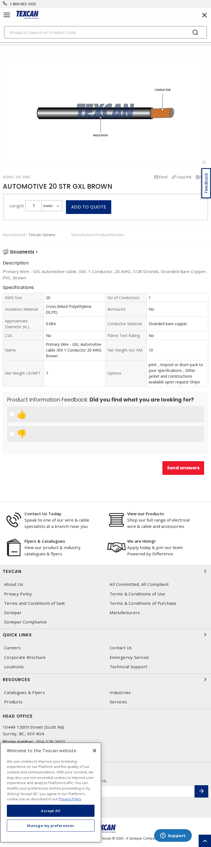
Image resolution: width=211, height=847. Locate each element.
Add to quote (88, 207)
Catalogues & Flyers (24, 692)
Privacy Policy (18, 594)
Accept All (50, 810)
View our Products (145, 513)
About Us (13, 584)
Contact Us (121, 647)
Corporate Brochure (25, 657)
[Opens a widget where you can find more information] (173, 836)
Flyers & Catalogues (44, 541)
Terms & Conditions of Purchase (143, 603)
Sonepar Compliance (25, 622)
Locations (14, 666)
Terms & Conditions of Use (137, 594)
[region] (50, 792)
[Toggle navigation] (7, 15)
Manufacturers (125, 612)
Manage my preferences (50, 825)
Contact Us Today (42, 513)
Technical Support (128, 666)
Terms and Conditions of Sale (34, 603)
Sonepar (13, 612)
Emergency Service (129, 657)
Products (13, 701)
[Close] (94, 751)
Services (118, 701)
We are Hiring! (141, 541)
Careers (12, 647)
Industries (120, 692)
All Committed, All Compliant (139, 584)
